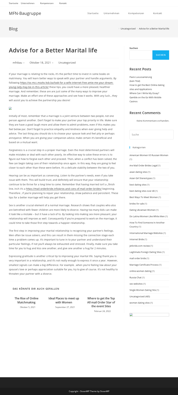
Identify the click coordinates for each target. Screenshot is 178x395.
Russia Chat (135, 277)
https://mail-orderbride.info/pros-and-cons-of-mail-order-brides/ (64, 188)
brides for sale (137, 203)
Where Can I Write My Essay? (144, 93)
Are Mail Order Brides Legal (143, 165)
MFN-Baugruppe (25, 13)
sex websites (136, 283)
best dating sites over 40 (142, 190)
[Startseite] (116, 28)
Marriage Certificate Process (144, 264)
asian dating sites (138, 171)
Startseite (13, 3)
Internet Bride (137, 239)
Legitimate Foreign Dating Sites (145, 252)
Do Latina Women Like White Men (147, 216)
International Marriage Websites (146, 233)
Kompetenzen (47, 3)
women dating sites (140, 302)
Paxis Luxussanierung (141, 77)
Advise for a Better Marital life (154, 28)
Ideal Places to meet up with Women (63, 300)
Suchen (134, 48)
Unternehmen (27, 3)
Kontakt (63, 3)
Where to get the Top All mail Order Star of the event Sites (101, 302)
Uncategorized (67, 62)
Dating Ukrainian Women (142, 209)
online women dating (140, 271)
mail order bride (138, 258)
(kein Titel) (135, 81)
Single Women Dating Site (143, 290)
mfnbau (17, 62)
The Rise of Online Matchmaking (26, 300)
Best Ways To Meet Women (144, 197)
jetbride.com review (140, 245)
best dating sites (138, 184)
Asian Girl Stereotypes (141, 178)
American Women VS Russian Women (149, 155)
